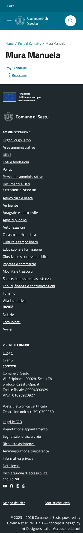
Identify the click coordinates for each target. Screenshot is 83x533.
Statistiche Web (57, 503)
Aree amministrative (19, 147)
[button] (13, 6)
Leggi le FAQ (12, 421)
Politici (8, 169)
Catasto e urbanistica (19, 234)
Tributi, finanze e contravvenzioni (29, 286)
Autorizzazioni (14, 227)
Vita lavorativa (14, 300)
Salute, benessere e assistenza (27, 278)
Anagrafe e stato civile (20, 212)
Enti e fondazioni (16, 162)
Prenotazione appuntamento (25, 429)
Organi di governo (17, 140)
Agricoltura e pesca (18, 198)
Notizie (8, 314)
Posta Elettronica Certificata (25, 406)
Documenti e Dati (16, 184)
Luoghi (8, 352)
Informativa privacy (18, 458)
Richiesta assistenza (19, 443)
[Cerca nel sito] (70, 20)
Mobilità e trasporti (18, 271)
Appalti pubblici (15, 220)
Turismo (9, 293)
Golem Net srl (18, 523)
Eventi (8, 360)
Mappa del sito (14, 503)
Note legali (11, 465)
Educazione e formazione (22, 249)
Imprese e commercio (19, 264)
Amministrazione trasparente (26, 451)
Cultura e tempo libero (20, 242)
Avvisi (7, 329)
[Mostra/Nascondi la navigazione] (9, 20)
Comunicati (12, 322)
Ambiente (10, 205)
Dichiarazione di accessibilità (25, 473)
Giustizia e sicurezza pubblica (25, 256)
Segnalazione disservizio (22, 436)
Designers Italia (37, 528)
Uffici (7, 154)
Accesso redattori (66, 528)
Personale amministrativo (23, 176)
